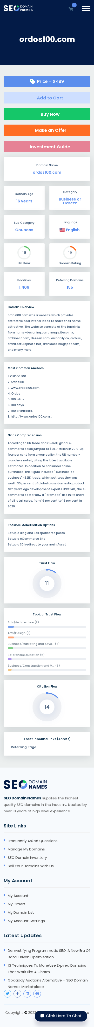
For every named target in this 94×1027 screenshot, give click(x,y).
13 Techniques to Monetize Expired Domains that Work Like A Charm (47, 968)
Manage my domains (26, 849)
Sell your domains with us (31, 865)
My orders (17, 904)
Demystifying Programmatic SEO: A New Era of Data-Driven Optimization (49, 953)
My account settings (26, 920)
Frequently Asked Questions (33, 840)
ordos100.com (47, 172)
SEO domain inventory (27, 857)
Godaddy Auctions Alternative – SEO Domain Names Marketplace (48, 983)
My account (18, 895)
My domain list (21, 912)
